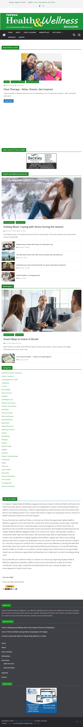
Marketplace (44, 32)
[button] (62, 32)
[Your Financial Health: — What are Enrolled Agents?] (8, 358)
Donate (21, 37)
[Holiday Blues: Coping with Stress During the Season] (41, 198)
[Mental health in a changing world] (8, 276)
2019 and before (9, 668)
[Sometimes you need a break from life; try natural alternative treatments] (8, 266)
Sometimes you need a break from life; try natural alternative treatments (41, 265)
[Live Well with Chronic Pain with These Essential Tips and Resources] (8, 256)
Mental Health (20, 222)
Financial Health (8, 334)
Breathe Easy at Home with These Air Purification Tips (34, 244)
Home (10, 32)
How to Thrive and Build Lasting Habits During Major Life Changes (24, 632)
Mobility (4, 450)
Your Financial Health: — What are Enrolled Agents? (33, 357)
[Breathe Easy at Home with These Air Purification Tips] (8, 245)
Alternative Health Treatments (12, 373)
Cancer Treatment (8, 376)
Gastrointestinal (7, 420)
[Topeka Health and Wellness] (4, 34)
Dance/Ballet (6, 390)
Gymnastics (5, 423)
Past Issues (56, 32)
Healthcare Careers (8, 430)
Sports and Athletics (32, 82)
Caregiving (5, 383)
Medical (4, 443)
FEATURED (5, 410)
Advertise (11, 37)
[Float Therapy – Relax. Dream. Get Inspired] (41, 67)
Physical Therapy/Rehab (18, 82)
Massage (6, 82)
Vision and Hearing (8, 486)
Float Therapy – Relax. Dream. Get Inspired (28, 89)
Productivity (6, 460)
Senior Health (6, 470)
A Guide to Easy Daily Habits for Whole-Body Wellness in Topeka (24, 636)
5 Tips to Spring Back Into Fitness (44, 2)
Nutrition (5, 453)
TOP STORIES (6, 480)
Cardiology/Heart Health (10, 380)
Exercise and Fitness (8, 403)
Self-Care (5, 466)
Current (4, 386)
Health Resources (9, 222)
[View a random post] (79, 34)
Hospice (4, 433)
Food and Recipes (8, 416)
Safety (4, 463)
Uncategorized (6, 483)
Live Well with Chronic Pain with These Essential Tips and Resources (39, 255)
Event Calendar (30, 32)
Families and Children (9, 406)
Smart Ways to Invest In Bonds (21, 339)
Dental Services (7, 393)
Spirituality (5, 473)
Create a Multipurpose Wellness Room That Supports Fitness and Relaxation (28, 628)
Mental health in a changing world (28, 275)
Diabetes (5, 396)
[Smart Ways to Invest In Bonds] (41, 311)
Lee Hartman (20, 85)
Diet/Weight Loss (7, 400)
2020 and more (9, 664)
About (18, 32)
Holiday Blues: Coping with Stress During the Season (33, 226)
